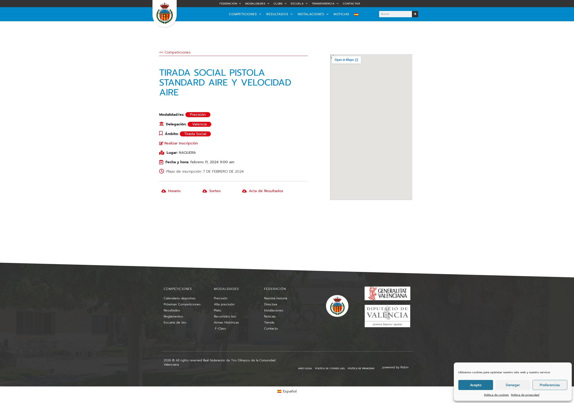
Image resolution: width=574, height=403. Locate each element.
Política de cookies (496, 395)
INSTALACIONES (311, 14)
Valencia (199, 124)
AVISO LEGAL (305, 368)
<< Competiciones (175, 52)
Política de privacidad (525, 395)
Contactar (351, 4)
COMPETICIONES (243, 14)
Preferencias (550, 385)
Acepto (476, 385)
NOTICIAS (341, 14)
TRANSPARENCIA (323, 4)
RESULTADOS (277, 14)
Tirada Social (195, 133)
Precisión (198, 114)
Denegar (513, 385)
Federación (228, 4)
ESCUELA (297, 4)
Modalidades (255, 4)
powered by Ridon (395, 367)
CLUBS (278, 4)
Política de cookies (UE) (330, 368)
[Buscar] (415, 14)
